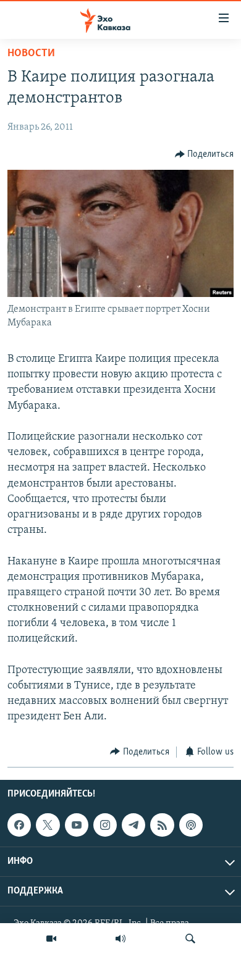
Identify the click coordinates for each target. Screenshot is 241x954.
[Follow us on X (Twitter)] (47, 825)
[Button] (204, 154)
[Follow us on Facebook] (19, 825)
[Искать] (190, 938)
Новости (31, 53)
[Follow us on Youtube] (76, 825)
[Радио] (120, 938)
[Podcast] (191, 825)
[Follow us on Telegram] (133, 825)
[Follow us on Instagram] (105, 825)
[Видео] (51, 938)
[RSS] (162, 825)
